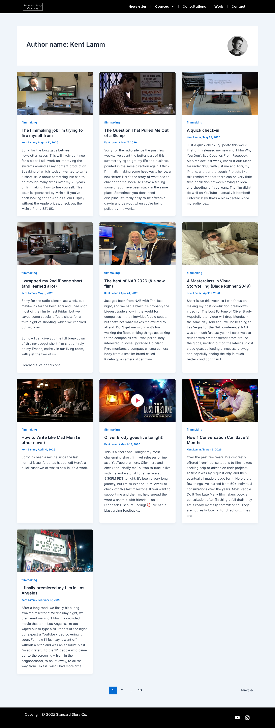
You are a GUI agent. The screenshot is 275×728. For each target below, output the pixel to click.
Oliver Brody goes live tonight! (133, 437)
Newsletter (138, 6)
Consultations (194, 6)
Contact (238, 6)
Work (218, 6)
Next (247, 690)
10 (140, 690)
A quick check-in (203, 130)
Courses (162, 6)
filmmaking (29, 122)
